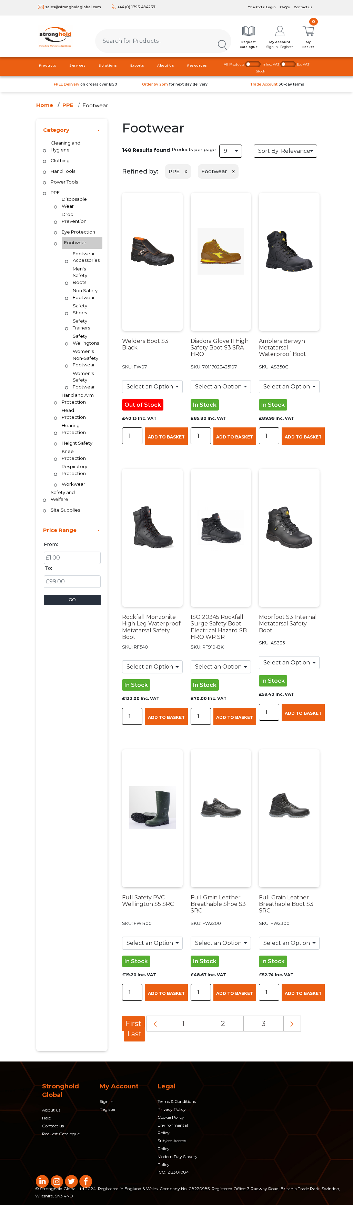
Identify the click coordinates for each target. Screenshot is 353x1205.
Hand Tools (63, 171)
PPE (67, 105)
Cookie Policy (171, 1117)
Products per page (194, 149)
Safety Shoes (80, 309)
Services (77, 65)
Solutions (108, 65)
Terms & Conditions (177, 1101)
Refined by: (140, 171)
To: (48, 568)
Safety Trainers (81, 324)
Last (134, 1034)
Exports (137, 65)
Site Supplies (65, 510)
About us (51, 1110)
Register (108, 1109)
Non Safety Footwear (85, 294)
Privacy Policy (172, 1109)
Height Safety (77, 443)
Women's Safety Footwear (84, 380)
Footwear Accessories (86, 257)
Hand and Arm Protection (78, 398)
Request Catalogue (61, 1133)
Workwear (73, 484)
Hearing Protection (74, 429)
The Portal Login (262, 7)
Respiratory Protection (74, 470)
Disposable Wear (74, 202)
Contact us (303, 7)
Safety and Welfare (63, 496)
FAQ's (285, 7)
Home (44, 105)
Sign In (106, 1101)
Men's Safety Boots (80, 275)
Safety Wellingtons (86, 339)
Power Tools (64, 182)
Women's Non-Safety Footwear (85, 357)
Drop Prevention (74, 217)
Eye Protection (78, 232)
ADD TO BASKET (166, 436)
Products (47, 65)
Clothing (60, 160)
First (133, 1023)
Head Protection (74, 413)
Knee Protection (74, 454)
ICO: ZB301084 (173, 1172)
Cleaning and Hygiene (65, 146)
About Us (165, 65)
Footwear (95, 105)
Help (46, 1117)
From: (51, 544)
